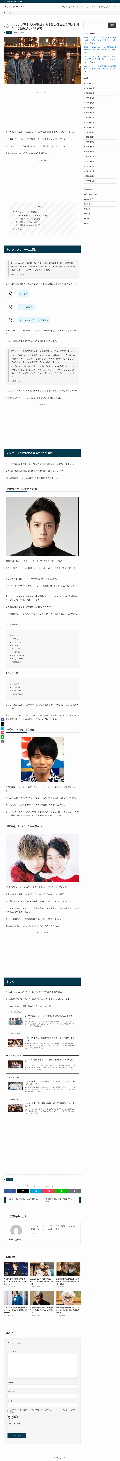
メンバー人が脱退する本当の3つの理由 (32, 216)
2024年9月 (90, 147)
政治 (88, 214)
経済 (88, 223)
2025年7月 (90, 98)
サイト (10, 1401)
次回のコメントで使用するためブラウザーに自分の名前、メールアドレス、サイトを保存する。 (43, 1411)
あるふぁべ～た (14, 6)
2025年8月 (90, 93)
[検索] (114, 1)
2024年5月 (90, 166)
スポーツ (89, 204)
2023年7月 (90, 181)
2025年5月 (90, 108)
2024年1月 (90, 171)
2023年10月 (90, 176)
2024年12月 (90, 132)
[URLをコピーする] (74, 1191)
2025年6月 (90, 103)
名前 (10, 1382)
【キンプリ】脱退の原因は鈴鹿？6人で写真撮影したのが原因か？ (49, 1104)
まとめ (19, 229)
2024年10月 (90, 142)
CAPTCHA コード (14, 1423)
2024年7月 (90, 156)
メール (11, 1392)
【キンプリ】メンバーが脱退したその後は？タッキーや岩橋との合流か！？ (49, 1082)
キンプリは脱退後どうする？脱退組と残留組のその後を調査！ (48, 1061)
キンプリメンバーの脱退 (26, 212)
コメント (12, 1351)
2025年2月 (90, 122)
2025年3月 (90, 117)
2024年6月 (90, 161)
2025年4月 (90, 112)
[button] (10, 1191)
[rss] (111, 1)
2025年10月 (90, 83)
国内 (88, 209)
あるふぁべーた (16, 1239)
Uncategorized (91, 194)
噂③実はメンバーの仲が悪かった (32, 225)
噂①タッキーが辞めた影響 (30, 219)
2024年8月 (90, 152)
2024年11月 (90, 137)
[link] (33, 1233)
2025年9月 (90, 88)
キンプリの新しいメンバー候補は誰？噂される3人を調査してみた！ (49, 1017)
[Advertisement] (42, 110)
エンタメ (9, 32)
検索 (112, 25)
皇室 (88, 218)
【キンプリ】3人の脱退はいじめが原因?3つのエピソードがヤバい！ (49, 1039)
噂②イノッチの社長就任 (29, 222)
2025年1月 (90, 127)
